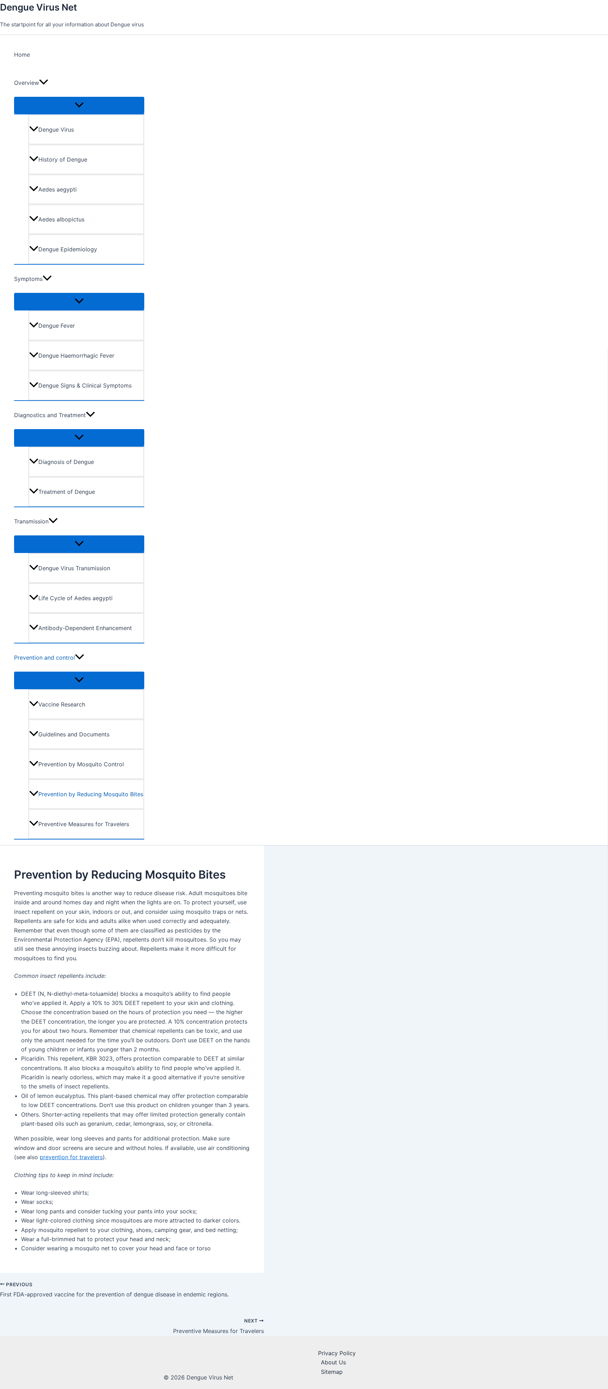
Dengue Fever (56, 325)
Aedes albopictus (61, 219)
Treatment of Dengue (66, 491)
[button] (43, 83)
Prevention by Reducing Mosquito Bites (90, 794)
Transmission (31, 521)
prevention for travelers (71, 1157)
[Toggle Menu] (79, 105)
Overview (26, 82)
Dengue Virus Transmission (74, 568)
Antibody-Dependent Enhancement (85, 627)
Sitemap (332, 1371)
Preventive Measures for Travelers (83, 824)
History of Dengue (62, 159)
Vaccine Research (61, 704)
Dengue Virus (56, 129)
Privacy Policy (337, 1353)
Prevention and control (44, 657)
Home (22, 54)
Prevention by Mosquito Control (81, 764)
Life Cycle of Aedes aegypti (75, 598)
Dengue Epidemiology (67, 249)
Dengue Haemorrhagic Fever (76, 355)
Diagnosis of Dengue (66, 461)
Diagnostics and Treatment (50, 415)
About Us (333, 1362)
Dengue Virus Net (38, 7)
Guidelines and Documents (73, 734)
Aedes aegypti (57, 189)
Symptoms (28, 278)
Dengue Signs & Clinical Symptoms (85, 385)
